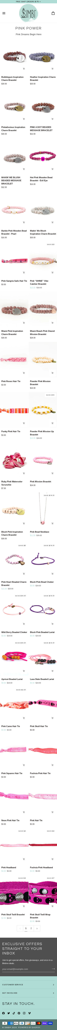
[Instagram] (24, 1013)
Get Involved (9, 993)
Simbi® (8, 1027)
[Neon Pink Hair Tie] (14, 799)
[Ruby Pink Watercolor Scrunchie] (14, 460)
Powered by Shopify (29, 1027)
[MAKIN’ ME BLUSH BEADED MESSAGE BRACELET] (14, 156)
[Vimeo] (29, 1013)
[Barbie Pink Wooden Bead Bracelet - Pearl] (14, 209)
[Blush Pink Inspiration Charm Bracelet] (14, 510)
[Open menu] (6, 13)
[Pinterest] (19, 1013)
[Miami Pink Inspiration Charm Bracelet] (14, 309)
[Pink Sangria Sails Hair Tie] (14, 259)
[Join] (52, 969)
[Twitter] (8, 1013)
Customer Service (12, 984)
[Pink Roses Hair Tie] (14, 360)
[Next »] (37, 928)
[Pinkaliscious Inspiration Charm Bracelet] (14, 105)
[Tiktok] (14, 1013)
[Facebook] (3, 1013)
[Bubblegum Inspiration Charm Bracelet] (14, 55)
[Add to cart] (23, 68)
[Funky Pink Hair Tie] (14, 410)
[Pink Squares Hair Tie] (14, 752)
